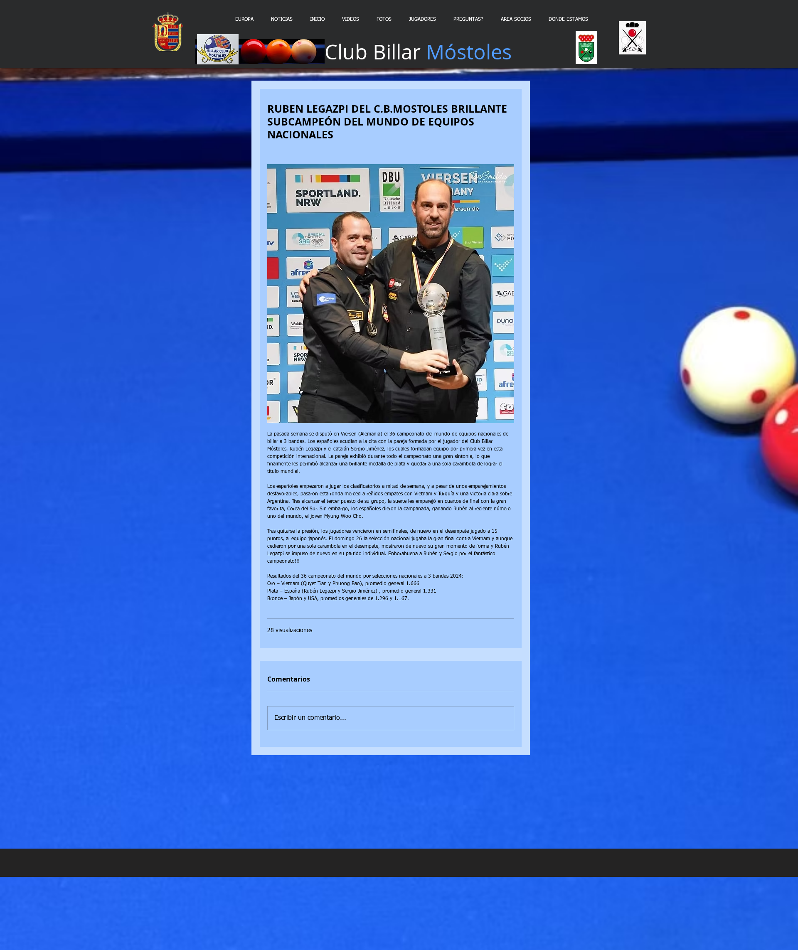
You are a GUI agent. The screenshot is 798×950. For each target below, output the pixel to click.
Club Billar (418, 51)
